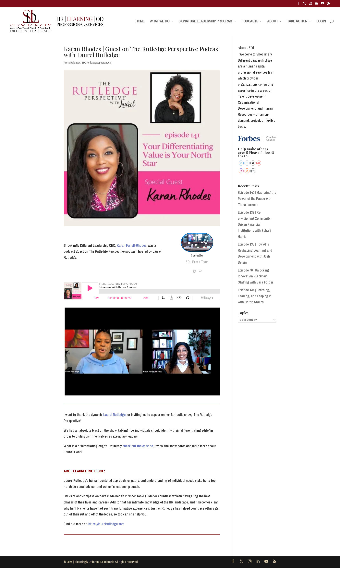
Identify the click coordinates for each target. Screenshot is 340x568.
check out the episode (138, 445)
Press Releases (72, 62)
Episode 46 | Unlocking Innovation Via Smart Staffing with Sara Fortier (255, 276)
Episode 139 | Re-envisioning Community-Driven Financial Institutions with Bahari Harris (255, 224)
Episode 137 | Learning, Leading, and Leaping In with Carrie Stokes (255, 295)
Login (321, 22)
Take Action (297, 22)
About (272, 22)
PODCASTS (249, 22)
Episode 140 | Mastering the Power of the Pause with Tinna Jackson (257, 198)
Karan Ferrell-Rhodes (131, 245)
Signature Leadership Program (205, 22)
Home (140, 22)
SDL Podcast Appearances (96, 62)
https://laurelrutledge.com (106, 523)
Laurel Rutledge (114, 414)
